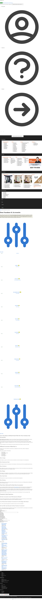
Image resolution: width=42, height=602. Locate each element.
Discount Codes (4, 575)
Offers (2, 576)
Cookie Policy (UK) (4, 588)
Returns (3, 581)
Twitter (2, 592)
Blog (2, 574)
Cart (2, 585)
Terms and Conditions (4, 587)
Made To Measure (4, 579)
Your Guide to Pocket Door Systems (4, 539)
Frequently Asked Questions (5, 580)
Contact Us (3, 47)
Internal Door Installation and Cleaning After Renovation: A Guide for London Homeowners (4, 532)
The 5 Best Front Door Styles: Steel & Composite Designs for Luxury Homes (5, 536)
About (2, 573)
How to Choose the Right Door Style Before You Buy (4, 524)
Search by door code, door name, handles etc (6, 4)
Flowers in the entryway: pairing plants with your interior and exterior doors (4, 528)
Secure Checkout (4, 586)
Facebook (3, 591)
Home (2, 572)
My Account (3, 6)
